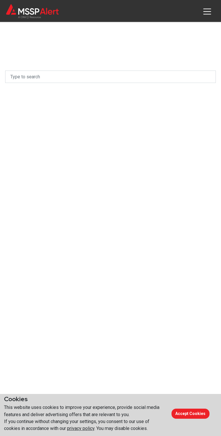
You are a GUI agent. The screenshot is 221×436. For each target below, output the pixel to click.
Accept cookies (190, 413)
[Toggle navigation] (207, 11)
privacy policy (80, 428)
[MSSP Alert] (32, 11)
